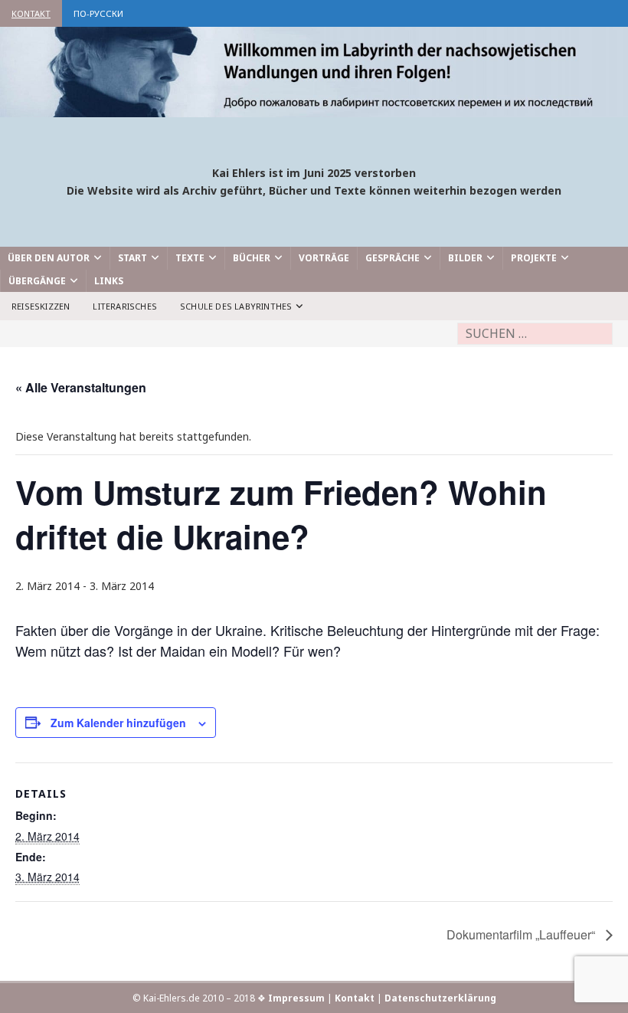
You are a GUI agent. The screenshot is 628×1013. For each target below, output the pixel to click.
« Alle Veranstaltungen (80, 387)
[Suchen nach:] (535, 334)
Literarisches (125, 306)
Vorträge (324, 257)
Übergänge (37, 280)
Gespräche (392, 257)
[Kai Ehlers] (314, 107)
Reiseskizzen (40, 306)
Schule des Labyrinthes (236, 306)
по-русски (98, 13)
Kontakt (31, 13)
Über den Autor (49, 257)
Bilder (465, 257)
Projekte (534, 257)
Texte (189, 257)
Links (108, 280)
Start (132, 257)
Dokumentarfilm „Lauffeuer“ (522, 934)
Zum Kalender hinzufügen (118, 722)
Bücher (251, 257)
